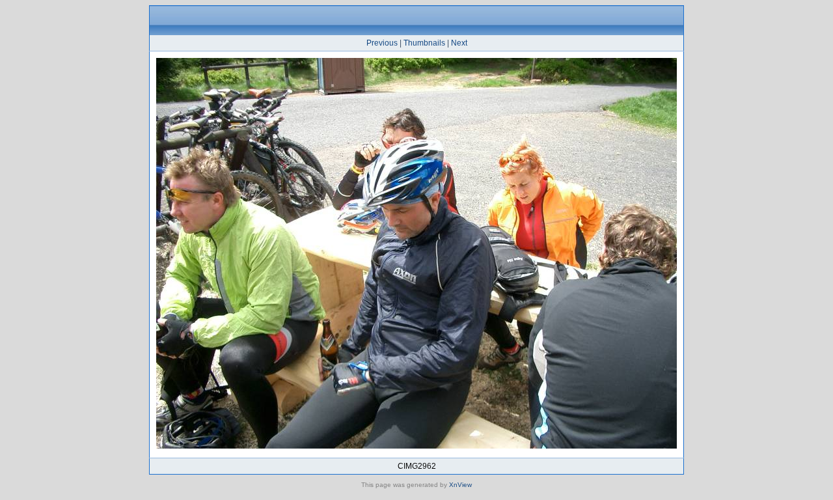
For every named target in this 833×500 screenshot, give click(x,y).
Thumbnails (424, 43)
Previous (382, 43)
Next (459, 43)
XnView (460, 484)
